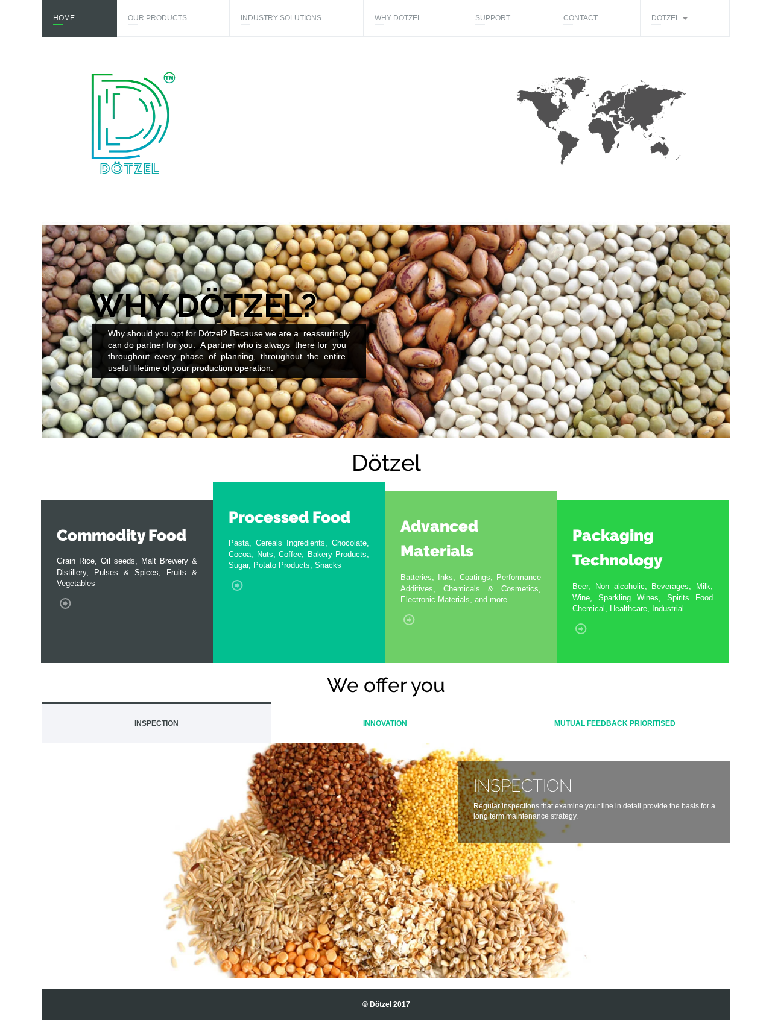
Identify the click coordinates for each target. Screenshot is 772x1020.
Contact (580, 18)
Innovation (385, 723)
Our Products (157, 18)
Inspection (156, 723)
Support (492, 18)
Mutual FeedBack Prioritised (615, 723)
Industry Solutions (281, 18)
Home (64, 18)
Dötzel (666, 18)
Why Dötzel (398, 18)
